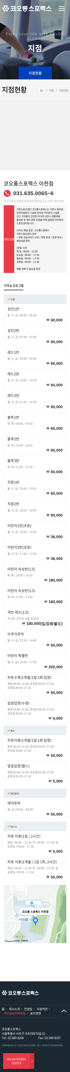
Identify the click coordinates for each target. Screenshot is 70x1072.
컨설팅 (28, 1009)
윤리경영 (35, 1013)
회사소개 (14, 1009)
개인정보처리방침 (15, 1013)
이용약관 (42, 1009)
